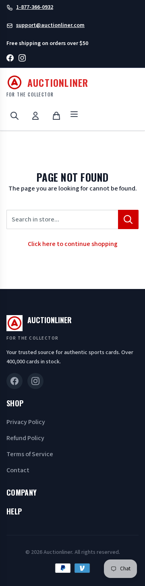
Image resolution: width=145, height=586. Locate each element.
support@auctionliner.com (50, 25)
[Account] (35, 116)
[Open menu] (74, 115)
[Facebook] (10, 59)
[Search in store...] (128, 219)
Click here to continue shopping (73, 244)
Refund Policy (25, 438)
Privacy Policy (25, 422)
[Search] (14, 116)
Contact (17, 470)
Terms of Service (29, 454)
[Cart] (56, 116)
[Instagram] (22, 59)
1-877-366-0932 (34, 7)
